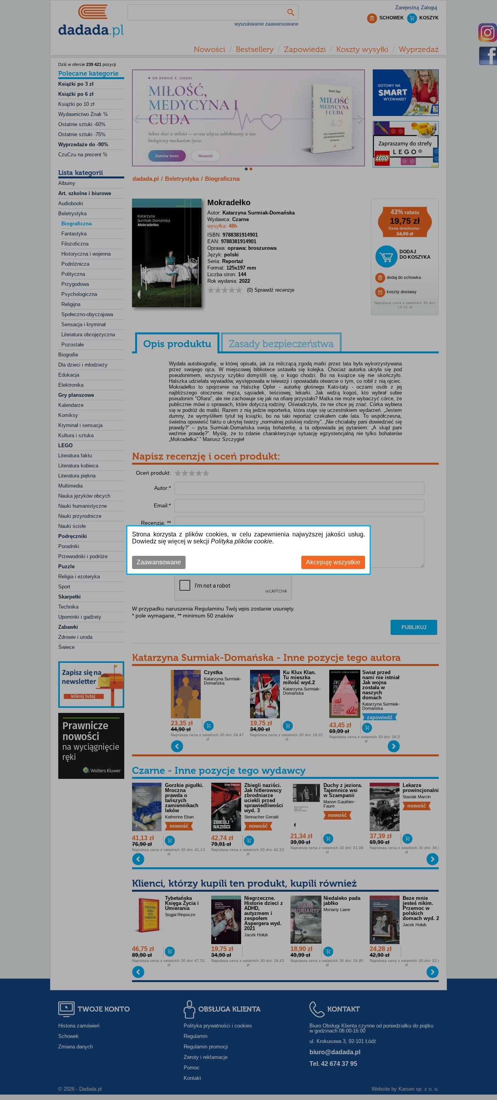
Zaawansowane (159, 562)
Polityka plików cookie (241, 541)
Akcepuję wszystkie (333, 562)
